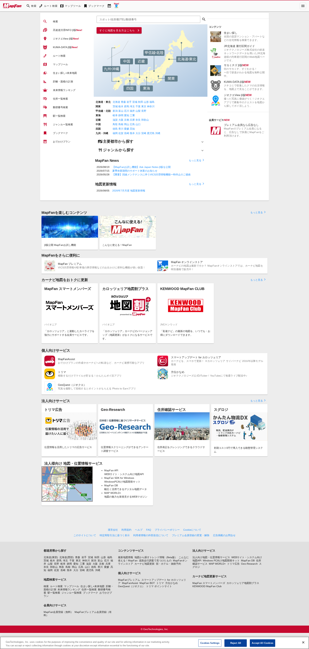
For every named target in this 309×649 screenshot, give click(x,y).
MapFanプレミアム (129, 579)
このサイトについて (84, 535)
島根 (120, 124)
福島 (151, 101)
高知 (132, 128)
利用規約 (126, 529)
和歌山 (145, 119)
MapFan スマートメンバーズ (208, 583)
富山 (120, 110)
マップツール (71, 586)
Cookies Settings (209, 643)
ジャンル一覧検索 (72, 592)
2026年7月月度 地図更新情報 (128, 190)
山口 (138, 124)
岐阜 (115, 115)
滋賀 (115, 119)
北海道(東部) (51, 557)
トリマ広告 (233, 563)
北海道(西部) (66, 557)
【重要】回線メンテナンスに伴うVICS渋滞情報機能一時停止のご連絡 (151, 174)
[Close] (303, 642)
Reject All (235, 643)
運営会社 (113, 529)
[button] (150, 141)
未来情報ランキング (69, 589)
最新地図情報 (125, 557)
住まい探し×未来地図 (92, 586)
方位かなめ (171, 583)
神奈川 (150, 106)
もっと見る (197, 160)
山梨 (138, 110)
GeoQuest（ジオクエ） (131, 586)
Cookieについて (192, 529)
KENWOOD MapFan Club (207, 586)
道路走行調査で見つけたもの (155, 560)
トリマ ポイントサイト (159, 586)
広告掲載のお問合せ (224, 535)
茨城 (115, 106)
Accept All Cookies (262, 643)
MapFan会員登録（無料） (58, 612)
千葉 (138, 106)
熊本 (132, 133)
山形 (146, 101)
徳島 (115, 128)
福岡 (115, 133)
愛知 (126, 115)
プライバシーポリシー (167, 529)
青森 (123, 101)
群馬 (126, 106)
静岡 (120, 115)
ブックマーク (90, 592)
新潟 (115, 110)
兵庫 (132, 119)
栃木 (120, 106)
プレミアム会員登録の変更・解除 (190, 535)
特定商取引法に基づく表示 (115, 535)
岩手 (129, 101)
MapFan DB (248, 560)
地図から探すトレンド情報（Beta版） (155, 557)
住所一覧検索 (89, 589)
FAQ (148, 529)
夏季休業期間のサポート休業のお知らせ (134, 170)
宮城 (134, 101)
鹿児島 (150, 133)
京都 (126, 119)
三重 (132, 115)
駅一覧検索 (54, 592)
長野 (143, 110)
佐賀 (120, 133)
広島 (132, 124)
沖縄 (157, 133)
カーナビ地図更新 (144, 563)
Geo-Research (249, 563)
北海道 (116, 101)
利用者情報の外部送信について (150, 535)
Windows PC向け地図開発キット (221, 560)
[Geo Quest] (116, 5)
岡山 (126, 124)
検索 (46, 586)
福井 (132, 110)
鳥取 (115, 124)
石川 (126, 110)
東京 (143, 106)
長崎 (126, 133)
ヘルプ (139, 529)
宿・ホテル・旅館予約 (168, 563)
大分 (138, 133)
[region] (154, 643)
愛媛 (126, 128)
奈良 (138, 119)
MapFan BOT (147, 583)
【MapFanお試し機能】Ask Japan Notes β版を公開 (141, 167)
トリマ (160, 583)
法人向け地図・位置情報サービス (211, 557)
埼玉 (132, 106)
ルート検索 (56, 586)
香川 (120, 128)
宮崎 (143, 133)
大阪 (120, 119)
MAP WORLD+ (217, 563)
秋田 (140, 101)
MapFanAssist (130, 583)
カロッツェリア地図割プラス (243, 583)
